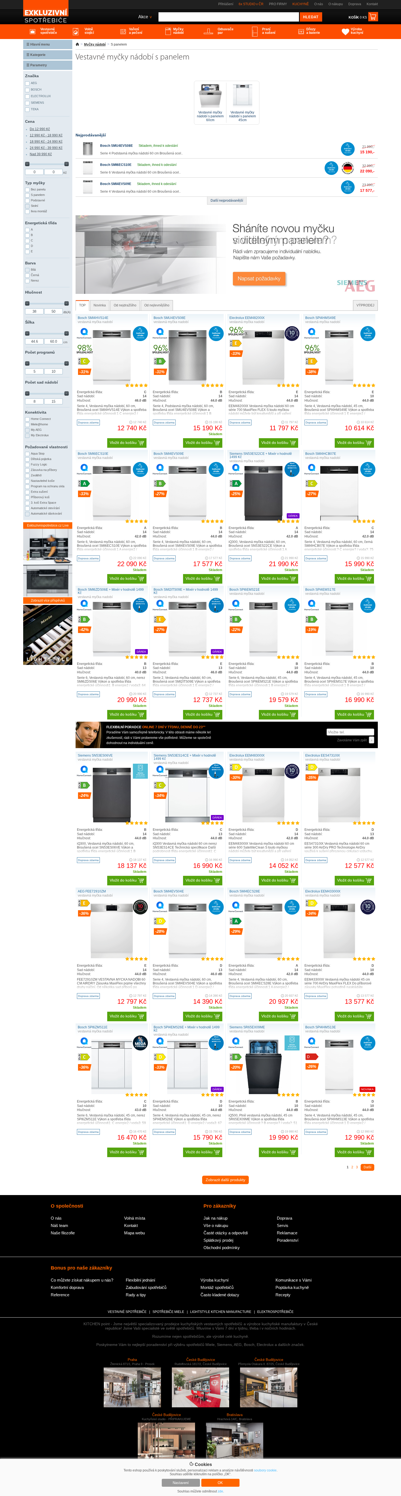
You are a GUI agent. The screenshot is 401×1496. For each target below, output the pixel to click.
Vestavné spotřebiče (127, 1312)
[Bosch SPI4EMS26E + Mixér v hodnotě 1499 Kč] (187, 1093)
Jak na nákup (216, 1218)
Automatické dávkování (46, 513)
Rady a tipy (136, 1294)
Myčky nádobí (95, 44)
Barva (30, 263)
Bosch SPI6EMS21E (244, 590)
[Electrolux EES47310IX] (339, 821)
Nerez (35, 280)
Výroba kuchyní (214, 1280)
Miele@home (39, 424)
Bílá (33, 269)
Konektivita (35, 412)
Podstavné (38, 200)
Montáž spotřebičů (217, 1287)
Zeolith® (36, 475)
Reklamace (287, 1233)
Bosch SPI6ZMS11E (92, 1027)
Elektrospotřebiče (275, 1312)
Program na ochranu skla (47, 486)
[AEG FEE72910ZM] (112, 957)
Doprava (354, 4)
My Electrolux (40, 435)
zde (220, 1491)
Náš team (59, 1225)
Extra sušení (39, 491)
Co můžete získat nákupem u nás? (82, 1280)
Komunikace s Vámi (294, 1280)
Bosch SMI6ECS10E (115, 165)
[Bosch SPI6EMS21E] (263, 655)
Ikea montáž (39, 211)
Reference (60, 1294)
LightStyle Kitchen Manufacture (220, 1312)
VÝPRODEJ (365, 305)
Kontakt (372, 4)
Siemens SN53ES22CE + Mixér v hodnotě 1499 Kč (260, 455)
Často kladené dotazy (219, 1294)
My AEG (36, 429)
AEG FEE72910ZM (92, 891)
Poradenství (287, 1240)
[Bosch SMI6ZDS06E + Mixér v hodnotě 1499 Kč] (112, 655)
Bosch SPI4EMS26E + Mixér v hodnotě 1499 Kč (187, 1028)
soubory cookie (265, 1470)
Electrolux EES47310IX (322, 755)
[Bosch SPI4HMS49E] (339, 384)
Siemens (37, 102)
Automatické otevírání (45, 508)
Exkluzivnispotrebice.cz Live (48, 525)
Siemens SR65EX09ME (247, 1027)
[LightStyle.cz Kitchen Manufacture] (47, 635)
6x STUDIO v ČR (251, 4)
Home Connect (41, 418)
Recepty (283, 1294)
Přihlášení (225, 4)
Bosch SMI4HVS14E (93, 318)
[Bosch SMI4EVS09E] (88, 193)
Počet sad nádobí (41, 382)
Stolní (34, 205)
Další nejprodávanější (227, 200)
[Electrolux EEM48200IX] (263, 384)
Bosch (36, 89)
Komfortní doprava (67, 1287)
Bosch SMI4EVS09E (115, 184)
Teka (34, 109)
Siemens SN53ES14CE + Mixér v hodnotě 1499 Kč (185, 757)
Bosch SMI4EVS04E (169, 891)
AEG (34, 83)
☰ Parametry (36, 65)
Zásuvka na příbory (44, 469)
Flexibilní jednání (140, 1280)
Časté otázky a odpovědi (226, 1233)
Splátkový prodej (218, 1240)
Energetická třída (41, 223)
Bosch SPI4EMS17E (320, 590)
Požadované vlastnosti (46, 447)
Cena (30, 121)
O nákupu (335, 4)
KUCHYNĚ (300, 4)
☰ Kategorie (36, 55)
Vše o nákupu (216, 1225)
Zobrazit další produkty (225, 1180)
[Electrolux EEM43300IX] (339, 957)
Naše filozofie (63, 1233)
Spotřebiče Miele (168, 1312)
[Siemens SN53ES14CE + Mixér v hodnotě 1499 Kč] (187, 821)
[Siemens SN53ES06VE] (112, 821)
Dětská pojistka (41, 459)
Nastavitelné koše (43, 480)
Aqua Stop (37, 453)
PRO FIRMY (278, 4)
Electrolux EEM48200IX (247, 318)
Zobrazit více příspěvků (48, 600)
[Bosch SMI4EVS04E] (188, 957)
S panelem (38, 194)
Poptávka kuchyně (292, 1287)
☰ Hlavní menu (38, 44)
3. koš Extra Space (43, 502)
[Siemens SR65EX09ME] (263, 1093)
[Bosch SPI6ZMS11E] (111, 1093)
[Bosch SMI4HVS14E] (112, 384)
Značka (32, 76)
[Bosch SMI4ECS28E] (263, 957)
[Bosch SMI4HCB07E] (339, 519)
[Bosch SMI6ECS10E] (88, 174)
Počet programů (40, 352)
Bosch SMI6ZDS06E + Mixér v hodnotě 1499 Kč (111, 591)
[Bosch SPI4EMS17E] (339, 655)
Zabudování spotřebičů (146, 1287)
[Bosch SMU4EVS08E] (88, 155)
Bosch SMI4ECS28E (244, 891)
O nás (318, 4)
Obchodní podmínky (222, 1247)
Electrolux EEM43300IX (322, 891)
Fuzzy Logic (39, 464)
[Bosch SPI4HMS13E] (339, 1093)
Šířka (29, 322)
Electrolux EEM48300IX (247, 755)
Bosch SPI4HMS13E (320, 1027)
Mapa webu (134, 1233)
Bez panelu (38, 189)
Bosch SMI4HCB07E (320, 454)
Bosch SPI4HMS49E (320, 318)
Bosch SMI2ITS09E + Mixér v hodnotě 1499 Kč (186, 591)
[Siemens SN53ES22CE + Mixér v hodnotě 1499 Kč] (263, 519)
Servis (282, 1225)
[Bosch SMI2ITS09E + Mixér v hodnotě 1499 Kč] (188, 655)
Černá (35, 275)
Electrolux (41, 96)
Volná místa (134, 1218)
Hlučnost (33, 292)
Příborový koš (40, 497)
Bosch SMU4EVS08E (116, 146)
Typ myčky (35, 183)
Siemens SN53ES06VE (95, 755)
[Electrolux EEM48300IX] (263, 821)
